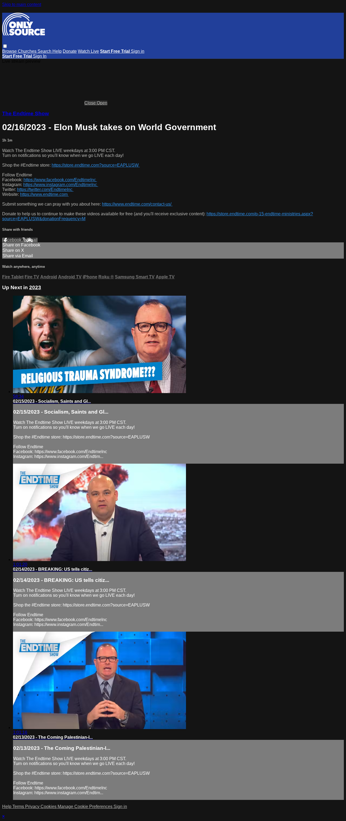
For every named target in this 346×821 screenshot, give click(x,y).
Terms (18, 806)
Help (57, 51)
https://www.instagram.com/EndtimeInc (60, 184)
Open (102, 103)
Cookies (49, 806)
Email (32, 240)
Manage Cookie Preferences (86, 806)
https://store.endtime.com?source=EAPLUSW (96, 165)
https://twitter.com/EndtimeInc (45, 189)
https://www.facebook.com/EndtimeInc (60, 179)
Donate (70, 51)
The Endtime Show (25, 113)
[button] (5, 46)
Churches (28, 51)
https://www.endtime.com (44, 194)
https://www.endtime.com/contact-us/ (137, 204)
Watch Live (88, 51)
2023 (35, 287)
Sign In (39, 56)
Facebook (12, 240)
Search (45, 51)
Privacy (33, 806)
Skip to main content (21, 4)
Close (90, 103)
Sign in (137, 51)
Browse (10, 51)
